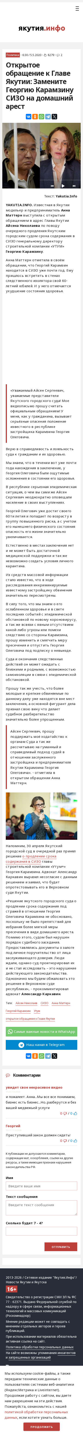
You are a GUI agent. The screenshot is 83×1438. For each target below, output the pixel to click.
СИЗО (44, 1003)
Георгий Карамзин (18, 1011)
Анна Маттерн (61, 1003)
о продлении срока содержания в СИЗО (31, 859)
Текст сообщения (22, 1196)
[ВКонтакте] (28, 116)
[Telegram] (48, 116)
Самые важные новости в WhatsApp (44, 1031)
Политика (12, 55)
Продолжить (41, 1427)
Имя (9, 1177)
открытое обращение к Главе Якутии (30, 1019)
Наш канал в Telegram (45, 1044)
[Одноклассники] (35, 116)
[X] (54, 116)
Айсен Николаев (26, 1003)
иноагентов (67, 1353)
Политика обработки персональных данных (40, 1347)
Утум (37, 1011)
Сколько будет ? (24, 1223)
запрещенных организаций (30, 1357)
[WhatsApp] (41, 116)
